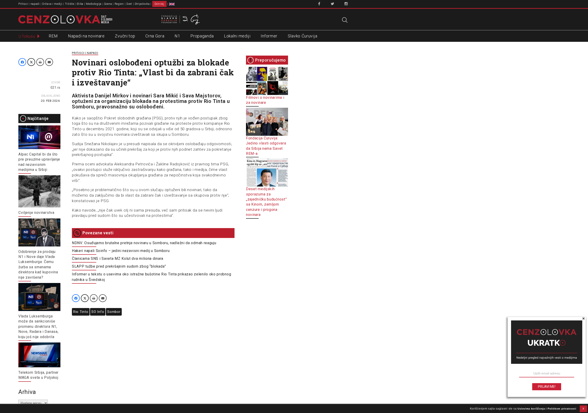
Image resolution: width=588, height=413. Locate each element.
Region (119, 4)
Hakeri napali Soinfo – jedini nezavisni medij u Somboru (121, 251)
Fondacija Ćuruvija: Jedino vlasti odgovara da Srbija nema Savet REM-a (266, 146)
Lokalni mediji (237, 36)
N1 (177, 36)
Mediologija (94, 4)
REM (53, 36)
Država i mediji (52, 4)
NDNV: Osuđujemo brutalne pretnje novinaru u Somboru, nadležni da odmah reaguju (144, 243)
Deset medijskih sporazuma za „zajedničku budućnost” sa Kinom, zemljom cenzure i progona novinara (266, 202)
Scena (108, 4)
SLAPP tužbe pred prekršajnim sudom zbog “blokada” (119, 266)
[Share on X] (31, 62)
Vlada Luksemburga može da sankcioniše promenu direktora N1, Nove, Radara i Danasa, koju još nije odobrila (38, 326)
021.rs (55, 87)
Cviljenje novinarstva (36, 212)
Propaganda (202, 36)
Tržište (69, 4)
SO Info (97, 312)
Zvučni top (125, 36)
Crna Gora (154, 36)
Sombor (113, 312)
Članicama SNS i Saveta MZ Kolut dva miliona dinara (117, 258)
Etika (80, 4)
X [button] (583, 408)
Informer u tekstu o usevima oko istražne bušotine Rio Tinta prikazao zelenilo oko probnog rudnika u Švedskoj (151, 277)
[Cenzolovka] (65, 19)
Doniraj (159, 4)
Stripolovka (142, 4)
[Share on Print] (40, 62)
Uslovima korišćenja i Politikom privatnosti (546, 408)
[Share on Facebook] (22, 62)
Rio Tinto (80, 312)
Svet (129, 4)
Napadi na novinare (86, 36)
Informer (269, 36)
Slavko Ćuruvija (302, 36)
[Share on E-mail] (49, 62)
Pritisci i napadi (29, 4)
